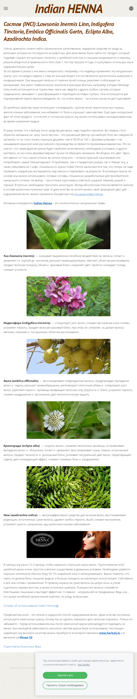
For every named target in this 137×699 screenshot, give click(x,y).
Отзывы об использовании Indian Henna (31, 605)
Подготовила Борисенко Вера (22, 646)
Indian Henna (43, 203)
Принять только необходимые (65, 685)
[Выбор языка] (131, 8)
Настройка (84, 664)
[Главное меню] (6, 8)
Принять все (65, 675)
